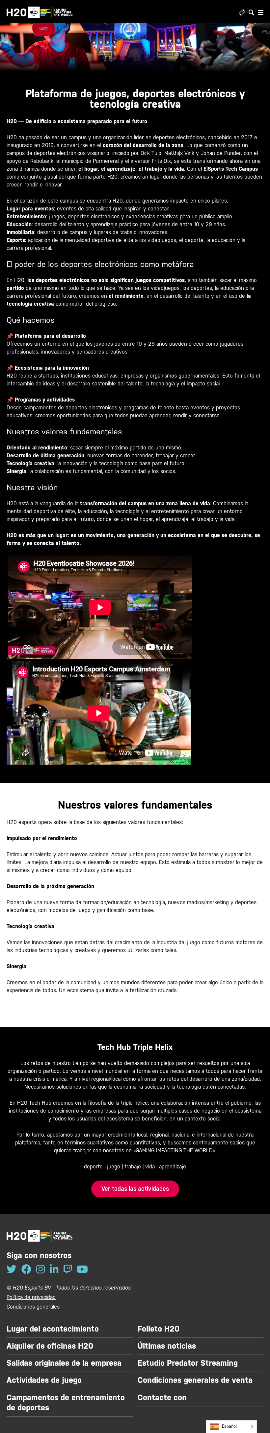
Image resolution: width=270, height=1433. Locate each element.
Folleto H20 (158, 1329)
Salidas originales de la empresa (64, 1363)
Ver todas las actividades (135, 1188)
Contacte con (162, 1397)
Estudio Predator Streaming (188, 1363)
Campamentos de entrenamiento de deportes (66, 1402)
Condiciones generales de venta (195, 1380)
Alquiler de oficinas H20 (50, 1346)
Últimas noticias (167, 1346)
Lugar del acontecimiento (53, 1329)
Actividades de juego (44, 1380)
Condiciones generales (33, 1307)
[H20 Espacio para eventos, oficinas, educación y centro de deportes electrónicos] (39, 12)
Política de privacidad (31, 1297)
